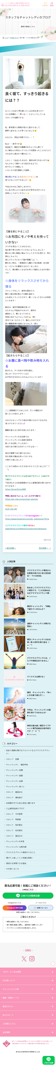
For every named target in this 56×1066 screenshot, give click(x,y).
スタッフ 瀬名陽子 (14, 797)
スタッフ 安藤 (12, 759)
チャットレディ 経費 (14, 770)
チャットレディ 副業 (14, 775)
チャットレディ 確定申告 (17, 764)
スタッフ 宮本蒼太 (14, 825)
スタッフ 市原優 (13, 819)
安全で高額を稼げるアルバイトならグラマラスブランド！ (28, 752)
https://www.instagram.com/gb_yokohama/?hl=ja (27, 519)
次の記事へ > (45, 548)
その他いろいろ (12, 868)
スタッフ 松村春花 (14, 830)
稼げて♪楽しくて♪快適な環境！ (19, 857)
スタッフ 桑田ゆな (14, 792)
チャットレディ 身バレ (15, 786)
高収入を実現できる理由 (16, 863)
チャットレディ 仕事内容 (16, 846)
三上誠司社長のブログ (15, 808)
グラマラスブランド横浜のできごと (20, 852)
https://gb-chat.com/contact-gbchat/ (21, 499)
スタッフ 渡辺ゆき (14, 836)
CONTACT (45, 6)
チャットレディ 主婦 (14, 781)
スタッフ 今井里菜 (14, 814)
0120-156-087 (11, 509)
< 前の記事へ (10, 548)
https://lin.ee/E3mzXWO (15, 489)
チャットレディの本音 (15, 841)
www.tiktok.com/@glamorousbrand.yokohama (25, 528)
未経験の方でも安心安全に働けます (20, 803)
